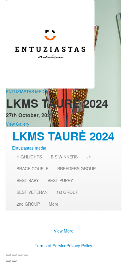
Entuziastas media (29, 148)
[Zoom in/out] (26, 255)
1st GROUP (67, 192)
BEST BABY (28, 180)
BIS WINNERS (64, 157)
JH (89, 157)
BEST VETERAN (32, 192)
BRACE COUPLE (32, 168)
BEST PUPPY (60, 180)
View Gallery (17, 124)
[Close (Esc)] (8, 255)
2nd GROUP (28, 204)
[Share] (14, 255)
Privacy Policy (79, 245)
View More (64, 231)
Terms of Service (50, 245)
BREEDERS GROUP (76, 168)
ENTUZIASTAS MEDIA (27, 91)
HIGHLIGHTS (29, 157)
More (53, 204)
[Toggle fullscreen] (20, 255)
